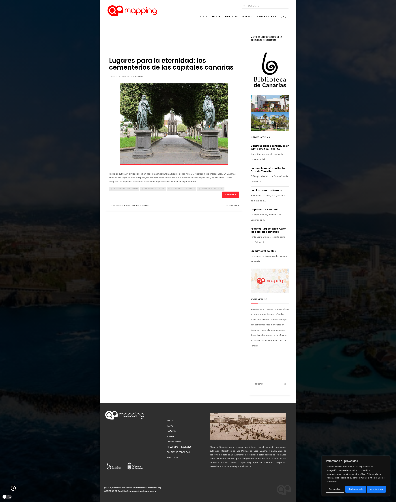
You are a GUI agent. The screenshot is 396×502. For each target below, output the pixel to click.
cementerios (176, 189)
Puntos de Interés (140, 205)
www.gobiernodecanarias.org (143, 491)
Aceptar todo (376, 489)
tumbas (191, 189)
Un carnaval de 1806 (263, 251)
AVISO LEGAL (173, 457)
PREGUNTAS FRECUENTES (179, 447)
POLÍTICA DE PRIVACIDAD (178, 452)
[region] (356, 476)
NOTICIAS (171, 431)
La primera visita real (264, 209)
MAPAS (170, 426)
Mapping (139, 76)
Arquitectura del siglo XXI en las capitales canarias (268, 230)
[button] (7, 497)
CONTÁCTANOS (174, 442)
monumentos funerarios (212, 189)
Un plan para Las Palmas (266, 190)
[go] (244, 6)
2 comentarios (232, 205)
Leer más (230, 194)
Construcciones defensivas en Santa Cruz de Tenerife (270, 147)
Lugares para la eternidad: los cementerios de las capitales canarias (171, 64)
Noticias (127, 205)
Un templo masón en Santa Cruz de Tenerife (268, 169)
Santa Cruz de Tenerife (154, 189)
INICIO (169, 421)
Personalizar (335, 489)
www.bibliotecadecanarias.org (147, 488)
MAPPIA (170, 436)
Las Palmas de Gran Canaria (125, 189)
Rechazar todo (356, 489)
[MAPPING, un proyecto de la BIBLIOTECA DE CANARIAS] (131, 441)
